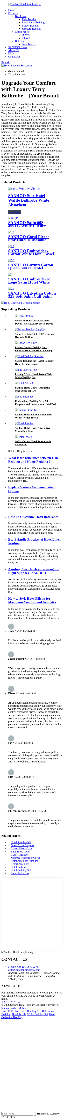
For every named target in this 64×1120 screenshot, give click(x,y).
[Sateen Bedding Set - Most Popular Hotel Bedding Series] (29, 356)
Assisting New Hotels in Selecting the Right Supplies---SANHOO (33, 571)
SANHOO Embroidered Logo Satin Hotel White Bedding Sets (29, 282)
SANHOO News (17, 47)
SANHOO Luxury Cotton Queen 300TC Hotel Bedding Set (30, 268)
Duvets (26, 34)
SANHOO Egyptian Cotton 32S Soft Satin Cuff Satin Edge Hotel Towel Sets (32, 296)
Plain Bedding (29, 19)
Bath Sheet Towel (20, 851)
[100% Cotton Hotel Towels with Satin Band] (23, 436)
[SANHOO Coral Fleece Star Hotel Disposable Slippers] (11, 232)
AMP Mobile (19, 1008)
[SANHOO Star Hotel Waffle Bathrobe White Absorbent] (24, 188)
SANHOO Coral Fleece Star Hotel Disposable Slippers (28, 239)
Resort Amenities (20, 863)
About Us (13, 50)
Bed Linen (20, 16)
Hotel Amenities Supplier (24, 860)
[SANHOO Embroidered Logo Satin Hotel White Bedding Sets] (10, 274)
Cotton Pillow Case (21, 848)
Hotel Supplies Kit (21, 842)
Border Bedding (30, 25)
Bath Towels (28, 44)
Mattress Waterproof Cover (25, 857)
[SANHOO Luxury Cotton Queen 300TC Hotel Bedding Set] (11, 260)
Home (11, 10)
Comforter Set (22, 31)
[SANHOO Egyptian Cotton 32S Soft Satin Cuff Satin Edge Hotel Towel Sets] (11, 288)
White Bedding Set (37, 1014)
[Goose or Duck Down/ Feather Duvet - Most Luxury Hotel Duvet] (24, 316)
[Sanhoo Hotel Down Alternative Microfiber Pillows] (27, 383)
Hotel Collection (10, 1011)
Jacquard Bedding (31, 28)
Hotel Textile (19, 1014)
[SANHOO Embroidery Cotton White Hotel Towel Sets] (11, 246)
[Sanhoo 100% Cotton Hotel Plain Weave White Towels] (27, 410)
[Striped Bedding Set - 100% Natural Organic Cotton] (30, 329)
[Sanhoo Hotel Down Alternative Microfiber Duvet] (24, 423)
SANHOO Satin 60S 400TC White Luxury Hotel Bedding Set (27, 225)
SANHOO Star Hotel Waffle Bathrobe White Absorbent (28, 200)
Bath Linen (21, 41)
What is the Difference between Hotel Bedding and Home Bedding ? (33, 459)
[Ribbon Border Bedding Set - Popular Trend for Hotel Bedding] (26, 342)
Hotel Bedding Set (21, 870)
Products (13, 13)
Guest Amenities (20, 854)
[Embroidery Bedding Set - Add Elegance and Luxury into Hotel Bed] (24, 396)
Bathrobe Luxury (20, 873)
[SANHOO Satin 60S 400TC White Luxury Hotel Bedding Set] (13, 218)
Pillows (26, 37)
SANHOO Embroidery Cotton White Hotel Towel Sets (31, 254)
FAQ (11, 53)
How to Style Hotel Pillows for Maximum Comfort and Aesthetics (32, 600)
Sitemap (5, 1008)
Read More (15, 212)
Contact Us (14, 56)
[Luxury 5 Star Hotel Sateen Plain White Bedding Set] (26, 369)
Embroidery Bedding (33, 22)
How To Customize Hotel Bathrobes (33, 517)
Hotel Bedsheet (19, 867)
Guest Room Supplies (22, 845)
